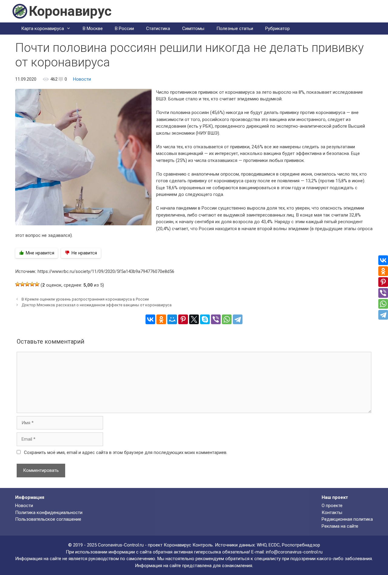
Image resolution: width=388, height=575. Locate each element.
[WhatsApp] (227, 319)
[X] (194, 319)
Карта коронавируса (42, 28)
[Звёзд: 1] (17, 284)
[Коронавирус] (19, 11)
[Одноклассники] (161, 319)
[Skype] (205, 319)
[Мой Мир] (172, 319)
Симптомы (193, 28)
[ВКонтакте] (150, 319)
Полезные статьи (234, 28)
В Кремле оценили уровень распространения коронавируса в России (85, 299)
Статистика (158, 28)
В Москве (93, 28)
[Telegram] (237, 319)
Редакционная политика (347, 519)
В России (124, 28)
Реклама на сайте (340, 526)
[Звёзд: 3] (27, 284)
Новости (82, 79)
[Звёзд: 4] (32, 284)
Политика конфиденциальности (48, 512)
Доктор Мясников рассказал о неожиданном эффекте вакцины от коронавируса (97, 305)
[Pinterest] (183, 319)
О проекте (332, 505)
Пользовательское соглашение (48, 519)
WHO (261, 545)
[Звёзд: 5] (37, 284)
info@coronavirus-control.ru (294, 552)
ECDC (274, 545)
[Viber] (216, 319)
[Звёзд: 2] (22, 284)
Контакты (332, 512)
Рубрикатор (277, 28)
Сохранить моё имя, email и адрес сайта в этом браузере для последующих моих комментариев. (125, 452)
